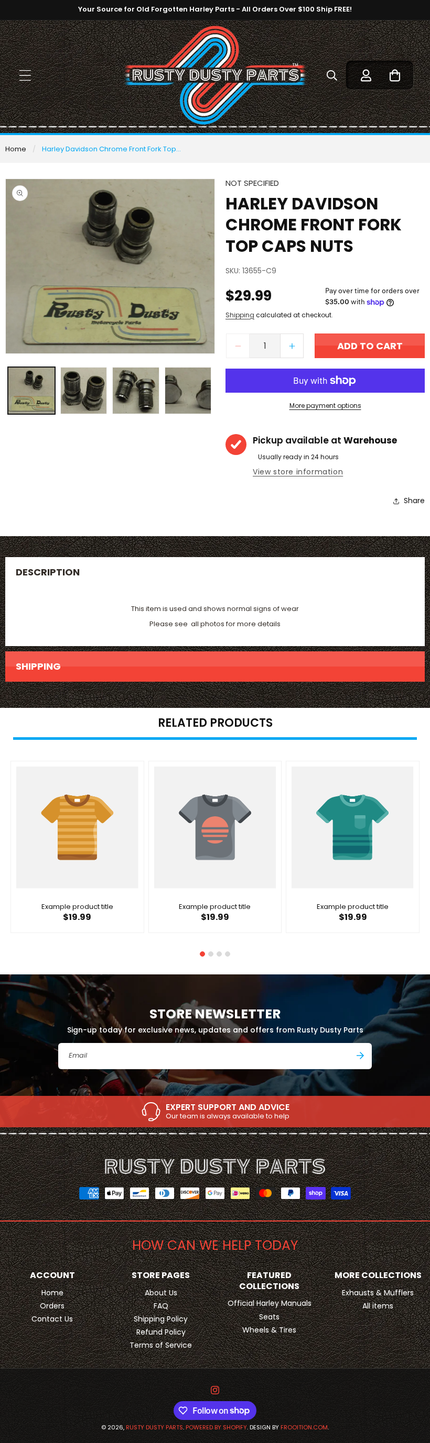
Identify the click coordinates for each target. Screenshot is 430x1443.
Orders (52, 1306)
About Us (161, 1292)
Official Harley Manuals (269, 1303)
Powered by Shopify (216, 1427)
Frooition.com (304, 1427)
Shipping (239, 314)
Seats (269, 1317)
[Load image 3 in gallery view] (135, 390)
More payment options (325, 405)
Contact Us (52, 1319)
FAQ (161, 1306)
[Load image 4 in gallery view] (188, 390)
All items (377, 1306)
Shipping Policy (161, 1319)
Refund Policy (161, 1332)
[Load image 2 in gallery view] (84, 390)
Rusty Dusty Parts (154, 1427)
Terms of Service (161, 1345)
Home (15, 149)
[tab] (202, 954)
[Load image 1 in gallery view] (31, 390)
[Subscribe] (360, 1055)
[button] (24, 75)
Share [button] (414, 500)
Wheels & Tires (269, 1330)
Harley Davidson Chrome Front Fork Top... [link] (111, 149)
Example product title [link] (77, 907)
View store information (298, 472)
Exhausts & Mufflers (378, 1292)
